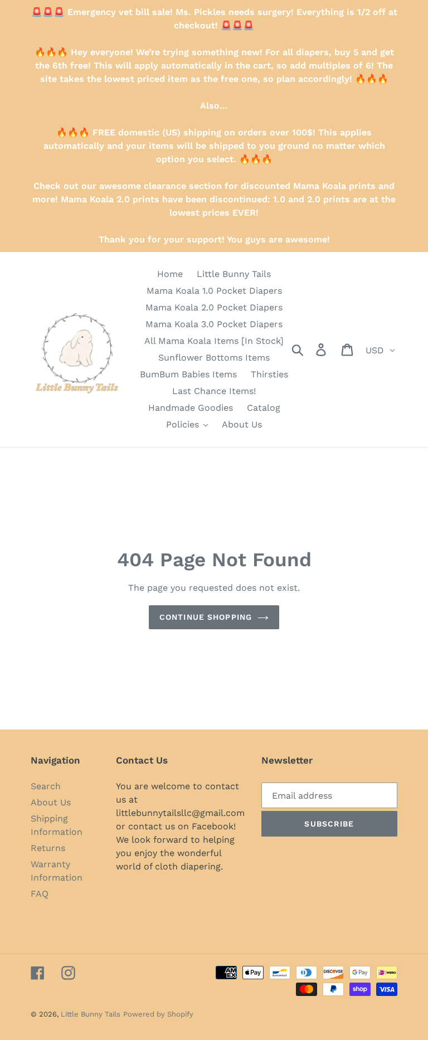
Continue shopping (205, 617)
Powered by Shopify (158, 1014)
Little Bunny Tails (90, 1014)
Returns (48, 848)
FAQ (39, 893)
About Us (51, 802)
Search (46, 786)
